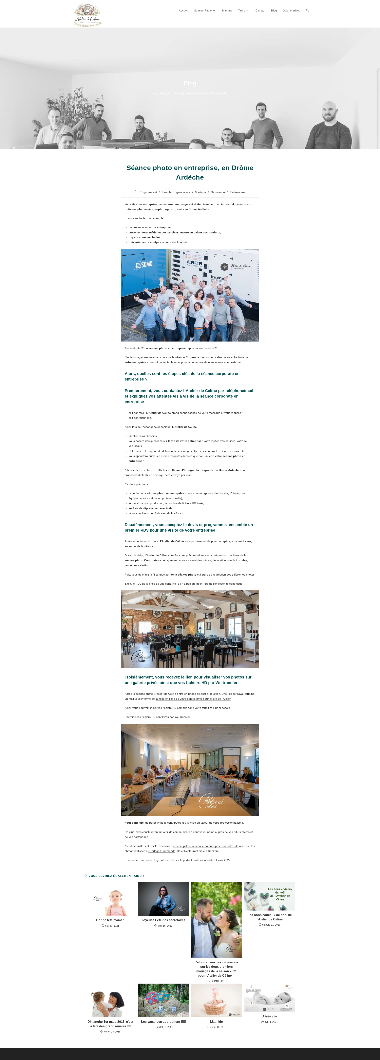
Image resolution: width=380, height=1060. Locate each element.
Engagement (148, 192)
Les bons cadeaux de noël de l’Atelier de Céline (270, 917)
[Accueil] (154, 93)
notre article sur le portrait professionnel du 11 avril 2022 (195, 860)
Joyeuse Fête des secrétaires (163, 920)
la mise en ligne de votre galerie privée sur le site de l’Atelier (193, 698)
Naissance (218, 192)
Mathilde (216, 1021)
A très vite (269, 1016)
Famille (167, 192)
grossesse (183, 192)
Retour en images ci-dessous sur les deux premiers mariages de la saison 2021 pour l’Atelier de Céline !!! (216, 969)
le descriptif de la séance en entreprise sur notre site (205, 846)
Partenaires (238, 192)
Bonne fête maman (110, 920)
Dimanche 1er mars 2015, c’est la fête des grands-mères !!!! (110, 1024)
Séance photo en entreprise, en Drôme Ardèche (200, 93)
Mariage (200, 192)
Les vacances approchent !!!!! (163, 1021)
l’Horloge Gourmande (161, 851)
